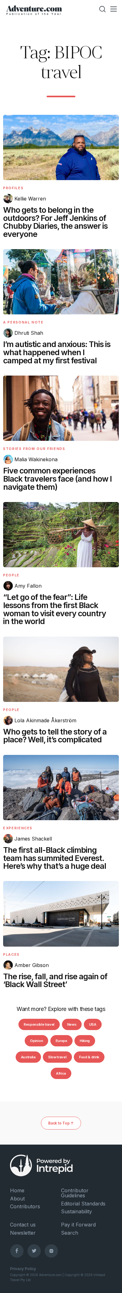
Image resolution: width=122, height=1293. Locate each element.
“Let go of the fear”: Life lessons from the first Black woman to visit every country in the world (54, 609)
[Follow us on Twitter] (34, 1250)
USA (92, 1024)
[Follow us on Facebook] (17, 1250)
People (11, 575)
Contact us (23, 1224)
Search (69, 1233)
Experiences (18, 828)
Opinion (36, 1041)
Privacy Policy (23, 1268)
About (17, 1198)
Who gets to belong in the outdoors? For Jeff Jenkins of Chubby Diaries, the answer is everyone (55, 222)
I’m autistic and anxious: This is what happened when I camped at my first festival (56, 352)
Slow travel (57, 1057)
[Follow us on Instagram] (51, 1250)
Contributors (25, 1206)
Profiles (13, 188)
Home (17, 1190)
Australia (28, 1057)
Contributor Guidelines (75, 1193)
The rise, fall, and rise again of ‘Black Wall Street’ (55, 980)
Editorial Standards (83, 1203)
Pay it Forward (78, 1224)
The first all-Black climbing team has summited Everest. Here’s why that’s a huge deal (54, 858)
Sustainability (76, 1211)
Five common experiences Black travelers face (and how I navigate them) (57, 479)
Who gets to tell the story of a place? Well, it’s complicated (55, 736)
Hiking (85, 1041)
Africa (61, 1073)
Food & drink (89, 1057)
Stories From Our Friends (34, 448)
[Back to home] (34, 9)
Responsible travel (39, 1024)
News (72, 1024)
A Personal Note (23, 322)
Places (11, 954)
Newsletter (23, 1233)
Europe (61, 1041)
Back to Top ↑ (61, 1123)
